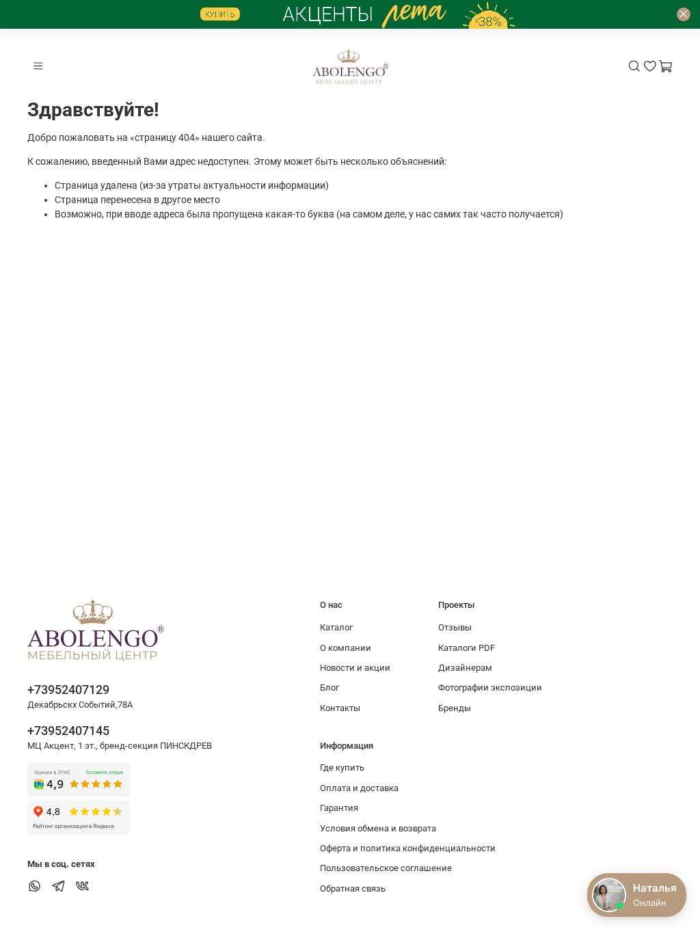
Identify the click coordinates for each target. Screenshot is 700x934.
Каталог (336, 627)
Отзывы (455, 627)
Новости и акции (355, 668)
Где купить (342, 767)
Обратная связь (353, 888)
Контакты (340, 708)
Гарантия (339, 808)
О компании (345, 648)
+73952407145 (68, 730)
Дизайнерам (465, 668)
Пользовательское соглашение (386, 868)
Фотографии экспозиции (490, 687)
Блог (329, 687)
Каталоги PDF (466, 648)
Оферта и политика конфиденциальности (408, 848)
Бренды (454, 708)
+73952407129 (68, 689)
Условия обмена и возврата (378, 828)
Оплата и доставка (359, 788)
